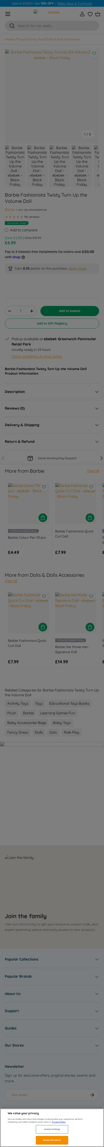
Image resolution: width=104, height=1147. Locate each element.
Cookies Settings (52, 1129)
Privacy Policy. (59, 1122)
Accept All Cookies (51, 1140)
